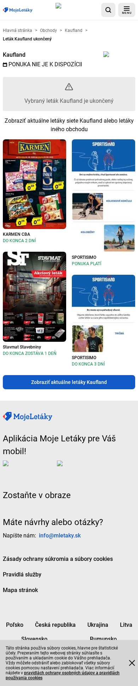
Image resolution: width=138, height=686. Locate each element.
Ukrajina (97, 624)
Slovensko (34, 639)
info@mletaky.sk (60, 535)
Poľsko (14, 624)
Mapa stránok (20, 590)
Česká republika (55, 624)
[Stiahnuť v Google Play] (85, 469)
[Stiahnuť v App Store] (77, 10)
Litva (126, 624)
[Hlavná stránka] (18, 10)
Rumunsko (103, 639)
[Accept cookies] (132, 663)
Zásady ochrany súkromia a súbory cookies (58, 559)
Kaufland (14, 54)
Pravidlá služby (22, 574)
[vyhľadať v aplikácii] (108, 10)
